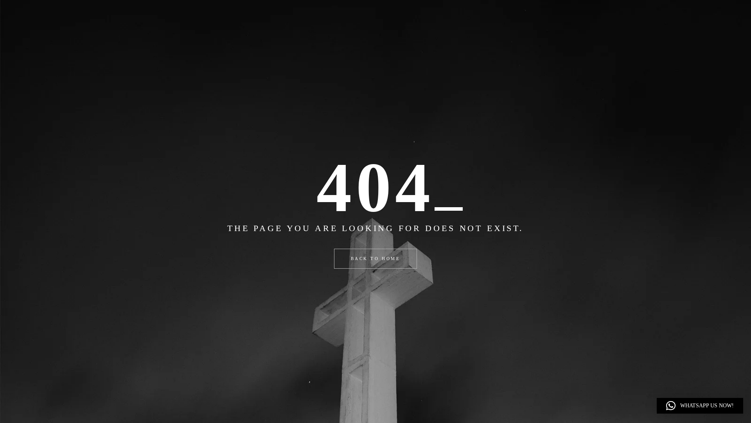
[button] (700, 406)
